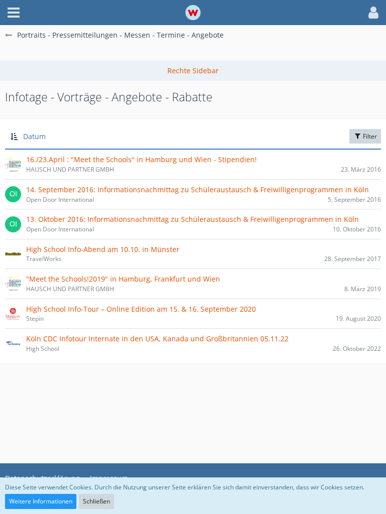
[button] (13, 13)
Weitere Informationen (40, 501)
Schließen (96, 501)
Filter (369, 136)
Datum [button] (34, 136)
